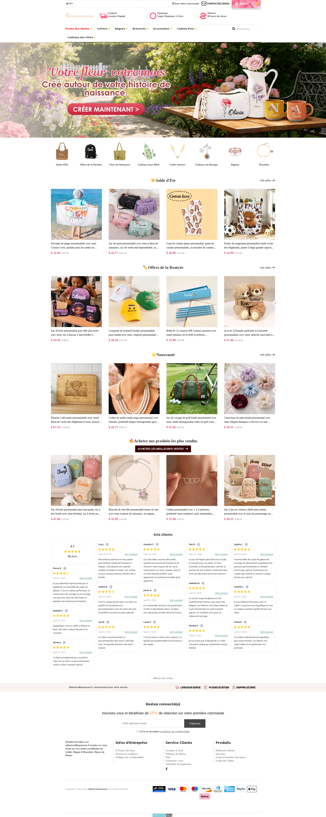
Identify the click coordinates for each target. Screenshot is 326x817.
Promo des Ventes (78, 28)
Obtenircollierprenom (98, 789)
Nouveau (220, 754)
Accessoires (161, 28)
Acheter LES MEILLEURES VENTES (161, 448)
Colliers (102, 28)
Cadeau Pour (186, 28)
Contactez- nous (174, 760)
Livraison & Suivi (174, 750)
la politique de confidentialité (174, 731)
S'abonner (194, 723)
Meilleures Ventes (225, 750)
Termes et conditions (126, 754)
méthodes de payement (178, 764)
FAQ (168, 757)
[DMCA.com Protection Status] (162, 815)
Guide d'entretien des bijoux (231, 757)
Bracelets (139, 28)
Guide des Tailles (225, 760)
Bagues (120, 28)
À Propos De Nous (125, 750)
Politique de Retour (176, 754)
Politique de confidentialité (129, 757)
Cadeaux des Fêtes (81, 37)
